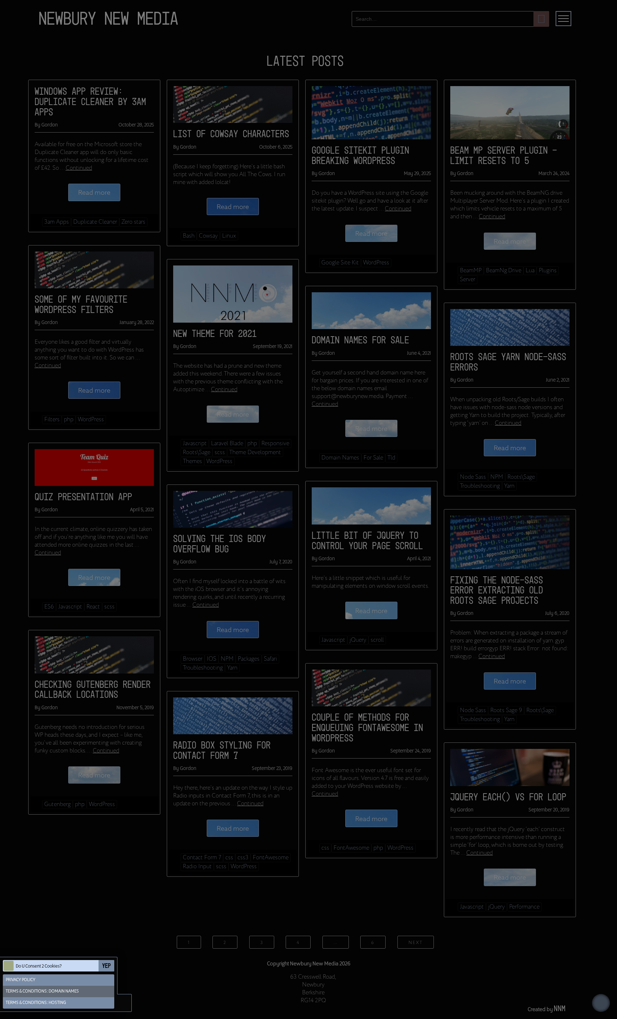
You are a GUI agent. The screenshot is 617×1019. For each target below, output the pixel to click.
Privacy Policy (20, 980)
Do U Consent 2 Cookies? (39, 966)
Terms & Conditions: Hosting (36, 1002)
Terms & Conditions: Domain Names (42, 991)
